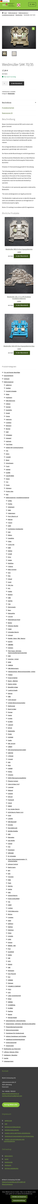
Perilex (10, 504)
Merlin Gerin (12, 867)
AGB (6, 1124)
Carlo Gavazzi (12, 700)
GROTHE (10, 753)
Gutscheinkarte (8, 375)
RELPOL (10, 886)
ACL (9, 588)
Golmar (8, 469)
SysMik (8, 472)
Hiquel (10, 579)
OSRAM (10, 768)
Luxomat (10, 787)
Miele (7, 394)
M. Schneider (12, 856)
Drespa (10, 942)
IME (9, 958)
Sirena (8, 416)
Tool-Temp (9, 444)
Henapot (8, 438)
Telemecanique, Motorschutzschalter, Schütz (21, 671)
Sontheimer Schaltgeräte (15, 529)
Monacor (8, 425)
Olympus (8, 488)
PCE (9, 847)
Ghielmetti (11, 507)
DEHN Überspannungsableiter (17, 778)
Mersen (10, 519)
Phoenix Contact (13, 781)
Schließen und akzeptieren (19, 1197)
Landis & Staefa (12, 690)
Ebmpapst (11, 970)
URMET (10, 747)
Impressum (8, 1121)
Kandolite (9, 410)
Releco (10, 535)
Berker (10, 623)
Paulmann (9, 397)
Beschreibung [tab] (6, 102)
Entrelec (10, 825)
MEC (9, 834)
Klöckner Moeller (13, 626)
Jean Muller (11, 840)
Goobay (8, 388)
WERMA (10, 1002)
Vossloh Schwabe (11, 391)
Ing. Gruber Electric (14, 809)
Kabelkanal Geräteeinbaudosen (15, 1039)
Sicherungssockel (11, 1042)
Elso (9, 576)
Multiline (10, 563)
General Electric (12, 895)
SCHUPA (10, 936)
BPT (9, 870)
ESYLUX (10, 797)
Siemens (10, 648)
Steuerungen (10, 1046)
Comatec (10, 917)
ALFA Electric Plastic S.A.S (15, 812)
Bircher (8, 429)
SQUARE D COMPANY (14, 986)
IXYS (9, 992)
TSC (7, 451)
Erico (9, 557)
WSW (9, 662)
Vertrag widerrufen (11, 1168)
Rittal (9, 999)
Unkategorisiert (8, 1061)
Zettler (10, 889)
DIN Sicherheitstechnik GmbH (17, 750)
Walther (10, 927)
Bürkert (10, 594)
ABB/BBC (10, 644)
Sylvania (10, 775)
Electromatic (12, 607)
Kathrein (8, 441)
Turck (7, 466)
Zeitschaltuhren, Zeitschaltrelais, (16, 1021)
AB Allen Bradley (13, 831)
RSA (7, 494)
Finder (10, 734)
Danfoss (10, 1011)
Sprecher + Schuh (13, 659)
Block (7, 460)
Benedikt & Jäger (13, 687)
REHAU (10, 964)
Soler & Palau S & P (14, 784)
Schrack (10, 635)
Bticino (10, 914)
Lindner (10, 908)
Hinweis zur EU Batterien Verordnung (17, 1133)
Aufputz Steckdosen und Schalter (16, 1036)
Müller (10, 955)
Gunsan (8, 407)
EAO (9, 532)
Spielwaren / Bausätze (10, 1055)
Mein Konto (9, 1156)
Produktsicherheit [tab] (8, 108)
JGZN (9, 526)
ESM (9, 656)
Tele (9, 604)
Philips (10, 771)
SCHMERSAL (11, 1005)
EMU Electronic (10, 401)
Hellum (8, 404)
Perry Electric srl (13, 516)
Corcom (10, 616)
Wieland (10, 790)
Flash (9, 883)
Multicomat (11, 706)
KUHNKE (10, 737)
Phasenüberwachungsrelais (14, 1027)
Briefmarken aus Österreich (12, 1049)
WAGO (10, 806)
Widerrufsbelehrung (12, 1130)
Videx (9, 541)
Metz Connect (12, 569)
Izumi (9, 582)
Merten (10, 693)
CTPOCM (10, 756)
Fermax (10, 712)
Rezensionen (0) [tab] (7, 113)
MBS (9, 696)
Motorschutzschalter (12, 1030)
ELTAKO (10, 721)
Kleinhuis (11, 930)
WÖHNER (11, 853)
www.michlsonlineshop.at (10, 1094)
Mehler (10, 551)
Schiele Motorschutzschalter (16, 703)
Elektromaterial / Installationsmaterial (17, 497)
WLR (9, 765)
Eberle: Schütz (12, 684)
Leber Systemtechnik (14, 996)
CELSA (10, 803)
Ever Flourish (12, 974)
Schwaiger (9, 435)
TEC (9, 902)
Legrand (10, 725)
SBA (9, 967)
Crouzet (10, 759)
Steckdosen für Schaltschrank (15, 1033)
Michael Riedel (12, 1017)
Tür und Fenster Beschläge (12, 372)
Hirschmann (9, 463)
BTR (9, 874)
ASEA (9, 920)
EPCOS (10, 728)
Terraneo (11, 877)
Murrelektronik (12, 828)
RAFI (7, 432)
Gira (9, 573)
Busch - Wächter (13, 681)
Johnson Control (13, 864)
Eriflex (10, 501)
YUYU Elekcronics (13, 911)
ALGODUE (11, 952)
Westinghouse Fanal (14, 620)
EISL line (10, 585)
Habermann (11, 513)
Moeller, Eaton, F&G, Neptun (16, 638)
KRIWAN (10, 980)
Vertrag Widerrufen (11, 1105)
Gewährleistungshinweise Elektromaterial (19, 1136)
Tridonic (10, 566)
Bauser (10, 1014)
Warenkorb (8, 1162)
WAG (9, 510)
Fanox (8, 479)
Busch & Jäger (12, 709)
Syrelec (10, 718)
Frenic (8, 485)
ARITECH (10, 924)
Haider (10, 591)
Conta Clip (11, 544)
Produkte (8, 1165)
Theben (10, 675)
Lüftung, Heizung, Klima (11, 1052)
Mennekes (11, 837)
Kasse (6, 1159)
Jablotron (9, 385)
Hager (10, 629)
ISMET (10, 905)
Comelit (8, 457)
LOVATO (10, 818)
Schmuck (6, 379)
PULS (9, 989)
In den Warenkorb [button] (22, 256)
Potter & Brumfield (13, 898)
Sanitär (6, 1058)
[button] (33, 28)
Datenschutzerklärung (13, 1127)
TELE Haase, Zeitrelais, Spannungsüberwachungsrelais (17, 652)
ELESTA (10, 641)
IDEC (9, 892)
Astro (7, 454)
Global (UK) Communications (14, 447)
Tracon (10, 522)
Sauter (10, 715)
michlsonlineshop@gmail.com (12, 1096)
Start (5, 13)
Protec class (9, 491)
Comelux (8, 422)
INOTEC (10, 601)
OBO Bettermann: (13, 668)
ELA (9, 977)
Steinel (10, 843)
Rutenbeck (11, 850)
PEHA (9, 933)
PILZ (9, 949)
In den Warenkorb (16, 83)
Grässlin (10, 793)
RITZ (9, 961)
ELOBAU (10, 1008)
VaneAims (11, 538)
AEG (9, 762)
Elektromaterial (12, 13)
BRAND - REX (12, 945)
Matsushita (11, 613)
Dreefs (8, 413)
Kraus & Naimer (12, 678)
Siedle (10, 740)
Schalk (10, 554)
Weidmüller (19, 15)
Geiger (10, 560)
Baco (9, 610)
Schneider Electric (13, 632)
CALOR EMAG (10, 476)
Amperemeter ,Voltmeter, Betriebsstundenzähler (21, 1024)
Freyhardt (11, 800)
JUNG (9, 939)
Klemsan (10, 983)
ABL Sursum (11, 743)
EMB (9, 548)
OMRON (10, 665)
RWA (9, 880)
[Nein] (36, 1197)
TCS (7, 482)
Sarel (9, 815)
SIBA (9, 598)
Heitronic (9, 419)
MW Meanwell (12, 822)
